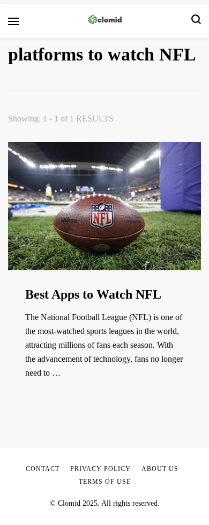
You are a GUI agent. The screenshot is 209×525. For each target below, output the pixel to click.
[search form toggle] (196, 21)
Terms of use (105, 481)
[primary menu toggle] (13, 21)
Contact (42, 469)
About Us (159, 469)
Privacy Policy (100, 469)
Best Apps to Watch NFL (93, 294)
